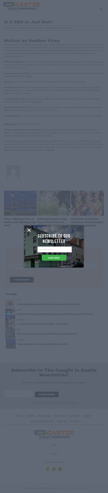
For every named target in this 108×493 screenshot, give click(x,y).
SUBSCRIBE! (54, 257)
